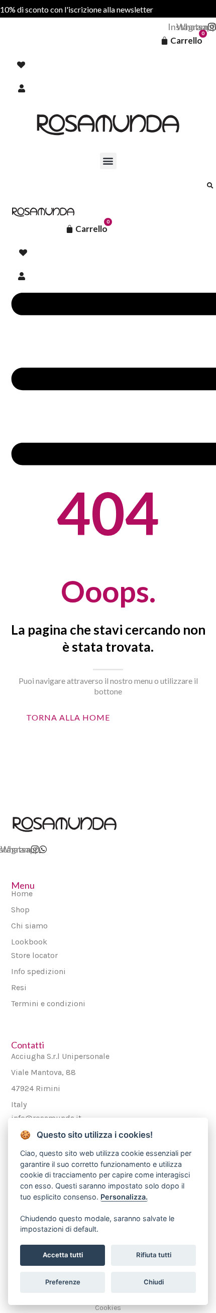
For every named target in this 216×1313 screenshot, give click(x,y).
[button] (108, 161)
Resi (19, 987)
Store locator (34, 955)
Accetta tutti (63, 1255)
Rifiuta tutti (153, 1255)
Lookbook (29, 941)
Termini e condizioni (48, 1003)
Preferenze (62, 1282)
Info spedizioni (38, 971)
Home (22, 893)
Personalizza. (124, 1196)
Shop (20, 909)
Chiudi (154, 1282)
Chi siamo (29, 925)
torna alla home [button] (68, 717)
